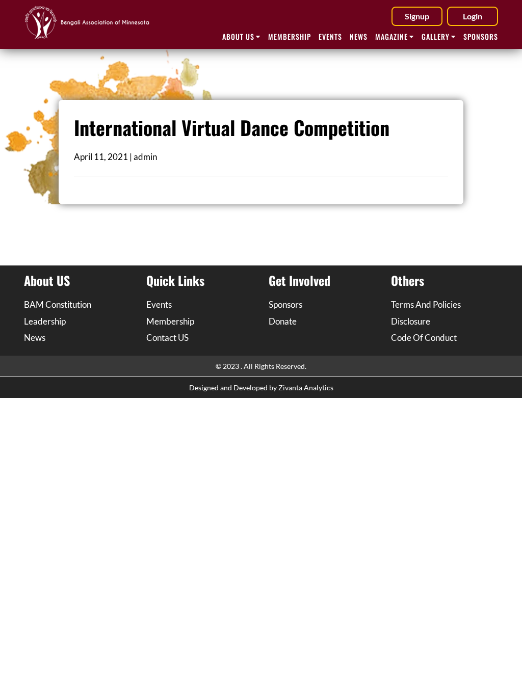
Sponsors (480, 36)
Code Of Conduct (424, 337)
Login (472, 16)
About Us (238, 36)
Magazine (391, 36)
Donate (283, 321)
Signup (417, 16)
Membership (289, 36)
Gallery (436, 36)
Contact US (167, 337)
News (359, 36)
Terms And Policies (426, 304)
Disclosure (410, 321)
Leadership (45, 321)
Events (330, 36)
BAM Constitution (57, 304)
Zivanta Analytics (305, 387)
